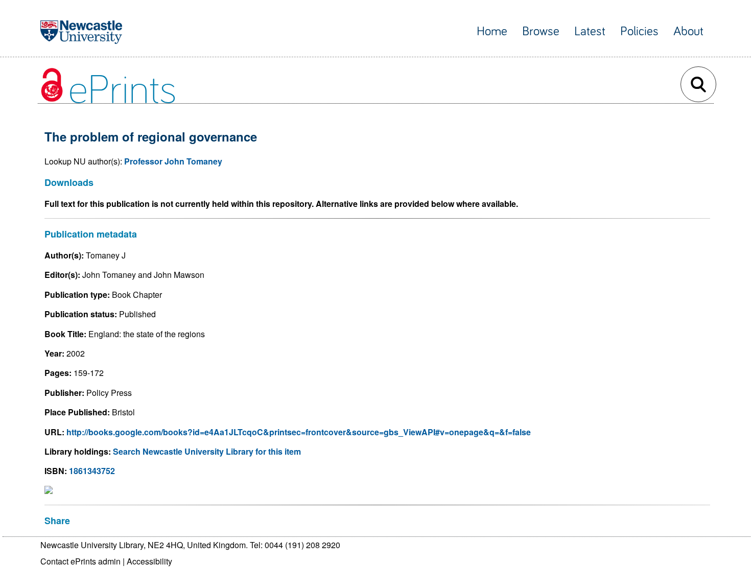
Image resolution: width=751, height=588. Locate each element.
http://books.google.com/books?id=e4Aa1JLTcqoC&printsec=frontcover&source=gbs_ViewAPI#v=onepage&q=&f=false (298, 432)
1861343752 (92, 471)
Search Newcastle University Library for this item (207, 451)
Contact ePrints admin (80, 561)
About (688, 31)
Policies (639, 31)
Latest (589, 31)
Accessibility (149, 561)
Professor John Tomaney (173, 161)
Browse (540, 31)
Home (492, 31)
